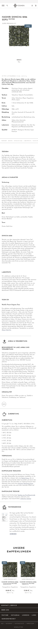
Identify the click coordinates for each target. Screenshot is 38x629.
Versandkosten (12, 76)
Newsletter (18, 627)
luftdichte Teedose (25, 498)
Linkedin (25, 615)
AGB (2, 623)
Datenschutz (19, 623)
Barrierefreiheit (9, 618)
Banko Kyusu (25, 478)
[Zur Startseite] (3, 13)
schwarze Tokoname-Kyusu (25, 483)
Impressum (30, 623)
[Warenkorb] (36, 5)
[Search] (7, 5)
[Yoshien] (19, 5)
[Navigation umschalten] (3, 6)
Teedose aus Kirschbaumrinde (26, 495)
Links (34, 615)
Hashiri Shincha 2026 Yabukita (28, 583)
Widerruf (9, 623)
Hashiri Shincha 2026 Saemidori (10, 583)
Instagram (15, 615)
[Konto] (32, 5)
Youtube (5, 615)
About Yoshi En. (6, 330)
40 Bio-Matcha (18, 1)
